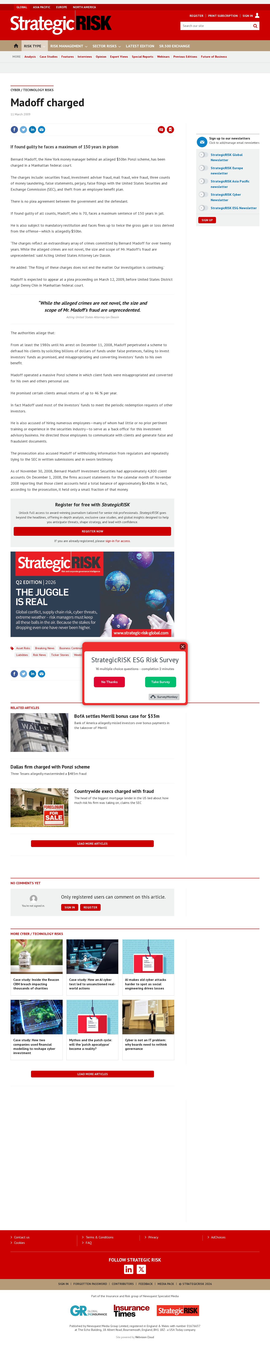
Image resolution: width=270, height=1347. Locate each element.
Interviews (85, 57)
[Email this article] (41, 129)
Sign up (207, 220)
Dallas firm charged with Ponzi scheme (50, 767)
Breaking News (44, 648)
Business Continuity (71, 648)
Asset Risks (23, 648)
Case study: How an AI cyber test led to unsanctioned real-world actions (92, 983)
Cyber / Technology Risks (32, 90)
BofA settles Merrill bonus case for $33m (116, 716)
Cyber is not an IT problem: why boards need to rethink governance (146, 1044)
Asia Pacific (41, 7)
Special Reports (142, 57)
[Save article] (170, 129)
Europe (61, 7)
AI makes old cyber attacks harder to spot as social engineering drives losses (145, 983)
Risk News (39, 655)
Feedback (146, 1284)
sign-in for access (117, 541)
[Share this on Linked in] (32, 129)
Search (255, 26)
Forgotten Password (90, 1284)
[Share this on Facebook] (14, 129)
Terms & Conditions (99, 1237)
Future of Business (214, 57)
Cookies (19, 1243)
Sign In (248, 15)
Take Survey (160, 681)
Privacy (153, 1237)
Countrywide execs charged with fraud (114, 791)
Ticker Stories (60, 655)
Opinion (101, 57)
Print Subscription (223, 15)
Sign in (120, 121)
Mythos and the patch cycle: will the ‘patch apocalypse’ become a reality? (90, 1044)
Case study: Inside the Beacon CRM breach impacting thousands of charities (36, 983)
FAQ (89, 1243)
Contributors (123, 1284)
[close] (174, 121)
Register (196, 15)
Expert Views (119, 57)
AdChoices (218, 1237)
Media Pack (166, 1284)
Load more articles (92, 844)
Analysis (30, 57)
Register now (92, 531)
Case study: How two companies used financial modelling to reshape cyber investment (34, 1046)
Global (21, 7)
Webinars (163, 57)
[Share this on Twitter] (23, 129)
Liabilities (22, 655)
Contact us (22, 1237)
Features (67, 57)
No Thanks (109, 681)
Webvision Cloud (144, 1337)
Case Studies (49, 57)
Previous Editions (185, 57)
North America (84, 7)
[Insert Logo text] (61, 33)
